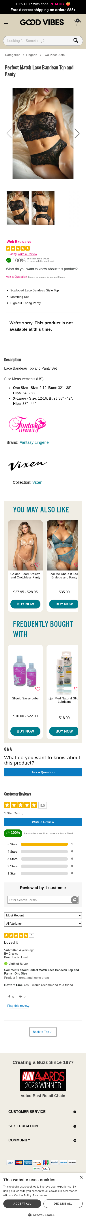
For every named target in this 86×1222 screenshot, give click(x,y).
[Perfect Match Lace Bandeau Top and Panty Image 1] (43, 133)
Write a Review (27, 254)
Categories (12, 55)
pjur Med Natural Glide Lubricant (64, 700)
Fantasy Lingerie (34, 442)
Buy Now (25, 604)
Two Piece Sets (54, 55)
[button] (6, 22)
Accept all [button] (22, 1203)
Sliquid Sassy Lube (25, 698)
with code (43, 4)
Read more (40, 1195)
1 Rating (11, 254)
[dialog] (43, 1197)
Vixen (37, 482)
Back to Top (41, 1031)
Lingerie (31, 55)
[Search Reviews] (75, 900)
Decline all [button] (63, 1203)
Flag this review (18, 1005)
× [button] (81, 1177)
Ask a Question (16, 276)
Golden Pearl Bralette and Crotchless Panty (25, 575)
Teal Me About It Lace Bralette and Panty (64, 575)
